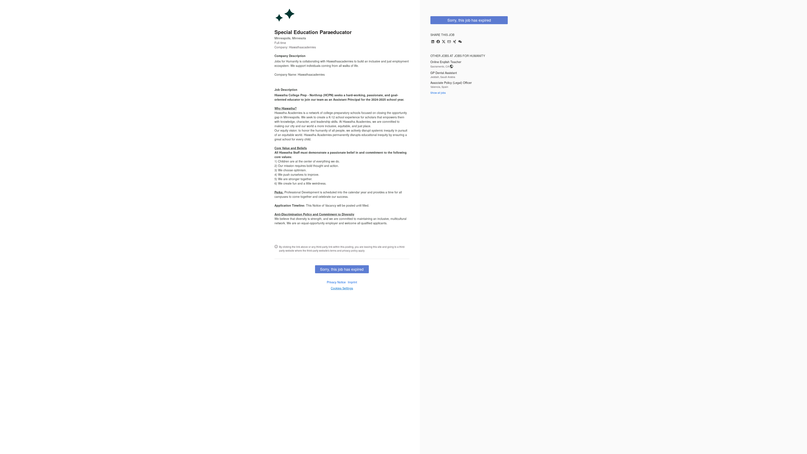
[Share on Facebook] (438, 42)
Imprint (352, 282)
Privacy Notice (336, 282)
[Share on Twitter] (443, 42)
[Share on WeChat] (460, 42)
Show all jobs (438, 92)
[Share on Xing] (454, 42)
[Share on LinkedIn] (432, 42)
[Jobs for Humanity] (284, 15)
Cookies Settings (342, 288)
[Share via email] (449, 42)
